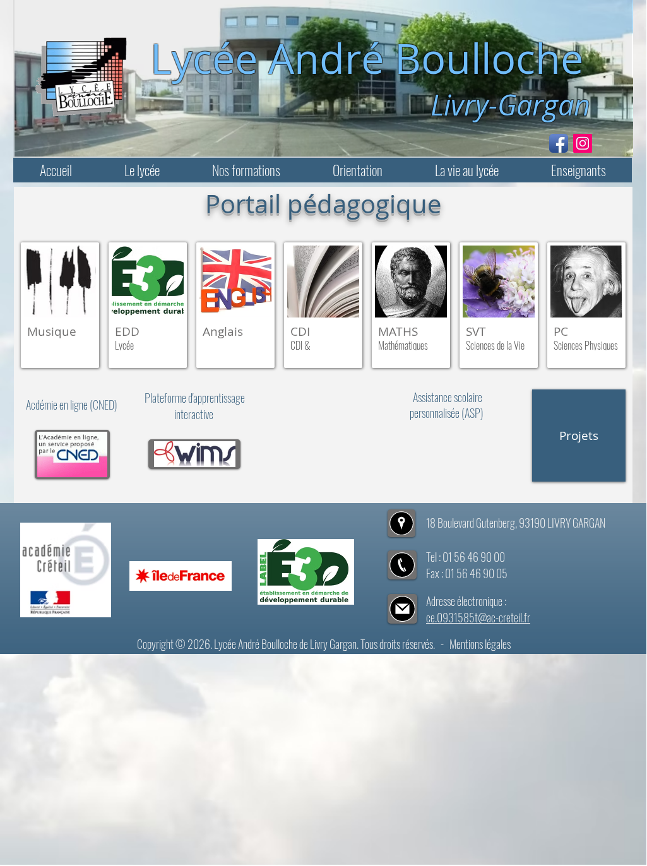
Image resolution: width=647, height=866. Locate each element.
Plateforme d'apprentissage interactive (195, 405)
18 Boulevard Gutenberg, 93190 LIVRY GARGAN (515, 522)
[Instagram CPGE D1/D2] (582, 143)
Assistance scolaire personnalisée (446, 405)
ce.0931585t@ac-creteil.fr (478, 617)
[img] (148, 305)
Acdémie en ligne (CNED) (72, 404)
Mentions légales (480, 644)
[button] (142, 170)
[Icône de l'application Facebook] (558, 143)
